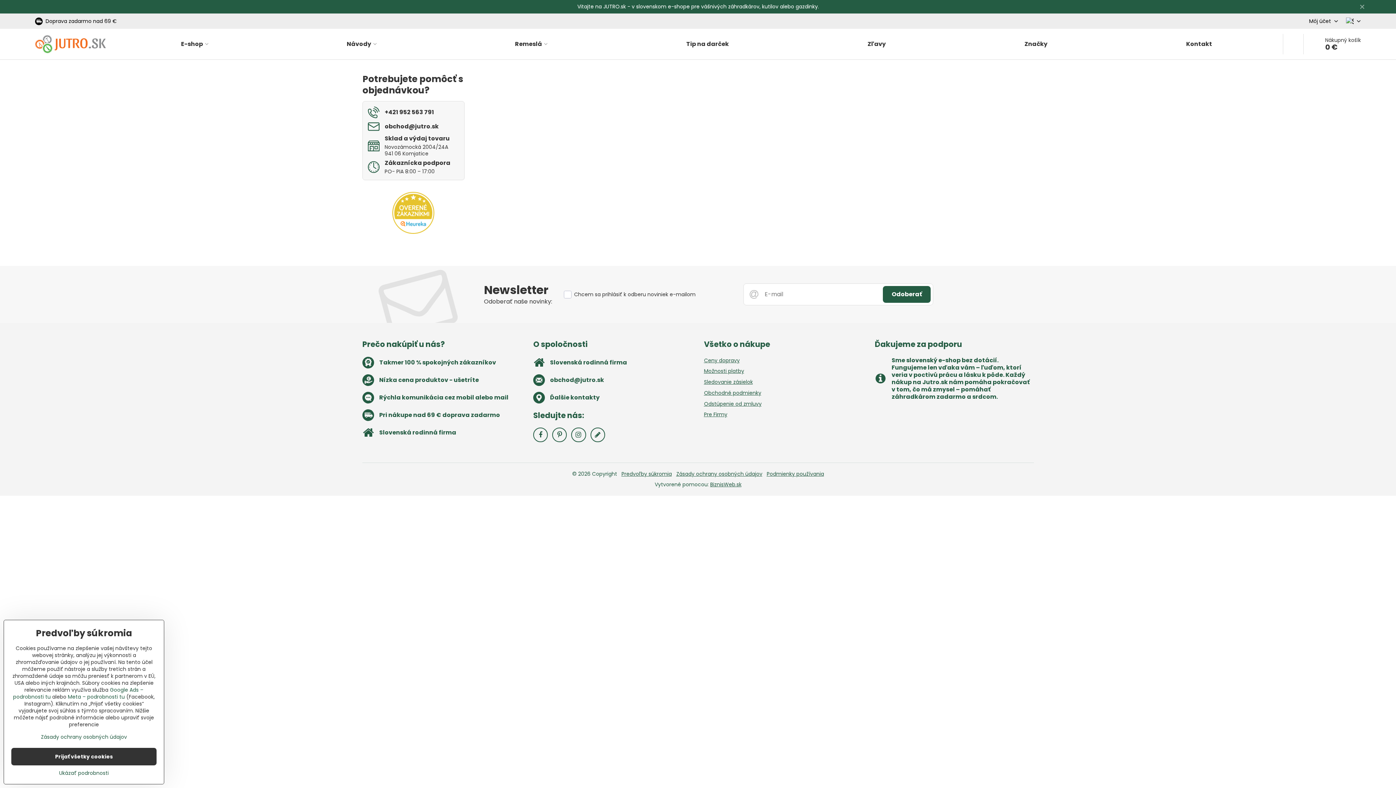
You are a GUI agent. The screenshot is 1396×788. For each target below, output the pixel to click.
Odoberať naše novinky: (518, 301)
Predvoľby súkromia (647, 474)
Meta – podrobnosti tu (96, 696)
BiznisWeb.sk (726, 484)
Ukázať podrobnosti (84, 773)
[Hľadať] (1293, 44)
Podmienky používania (795, 474)
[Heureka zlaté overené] (413, 232)
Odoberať (907, 294)
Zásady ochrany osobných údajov (719, 474)
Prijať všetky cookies (84, 756)
